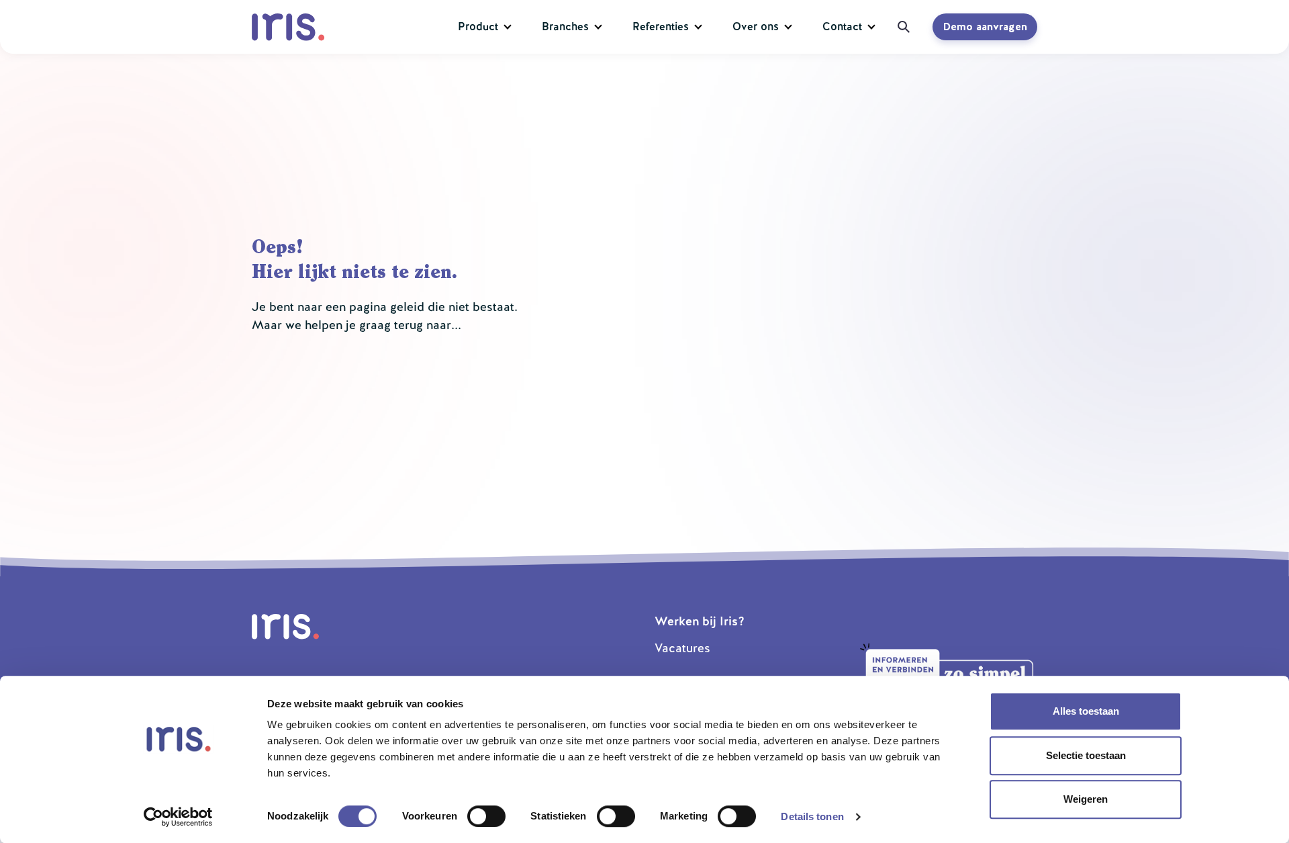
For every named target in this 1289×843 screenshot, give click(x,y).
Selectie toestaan (1086, 755)
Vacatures (682, 648)
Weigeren (1085, 799)
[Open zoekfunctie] (899, 27)
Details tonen (812, 816)
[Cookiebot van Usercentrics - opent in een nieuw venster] (178, 817)
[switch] (486, 816)
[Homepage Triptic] (291, 27)
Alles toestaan (1086, 711)
